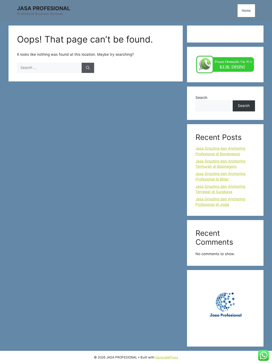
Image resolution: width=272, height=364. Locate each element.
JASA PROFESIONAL (43, 8)
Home (246, 11)
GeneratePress (166, 357)
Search (201, 97)
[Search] (88, 68)
